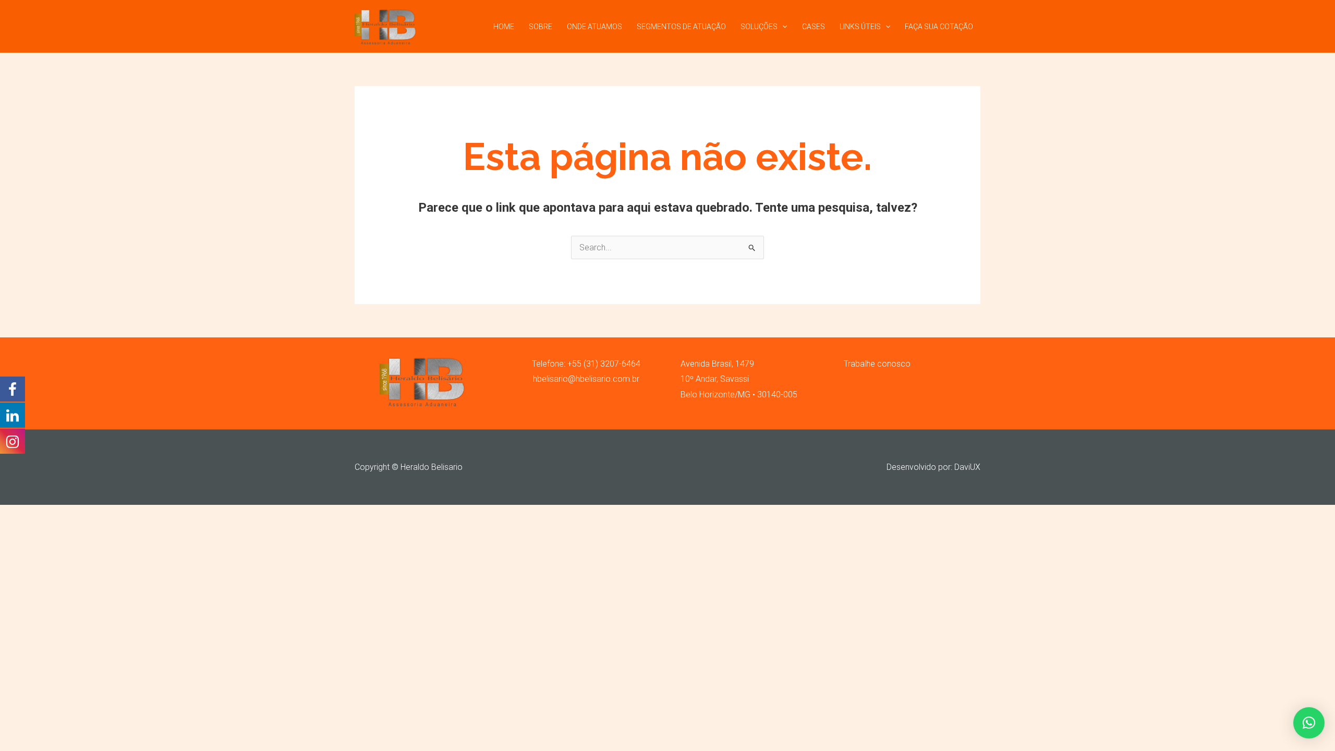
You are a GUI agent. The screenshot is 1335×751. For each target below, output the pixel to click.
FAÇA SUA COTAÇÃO (939, 26)
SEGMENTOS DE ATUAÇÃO (681, 26)
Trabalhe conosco (877, 364)
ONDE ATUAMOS (594, 26)
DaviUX (967, 467)
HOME (503, 26)
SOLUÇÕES (759, 26)
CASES (813, 26)
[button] (1309, 722)
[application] (782, 26)
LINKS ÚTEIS (860, 26)
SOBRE (540, 26)
